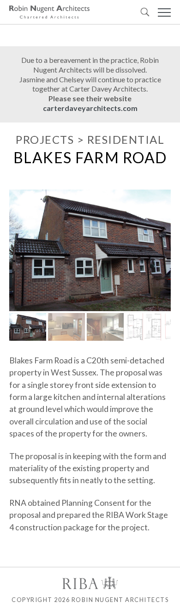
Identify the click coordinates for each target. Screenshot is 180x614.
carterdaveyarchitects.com (90, 108)
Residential (126, 139)
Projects (45, 139)
